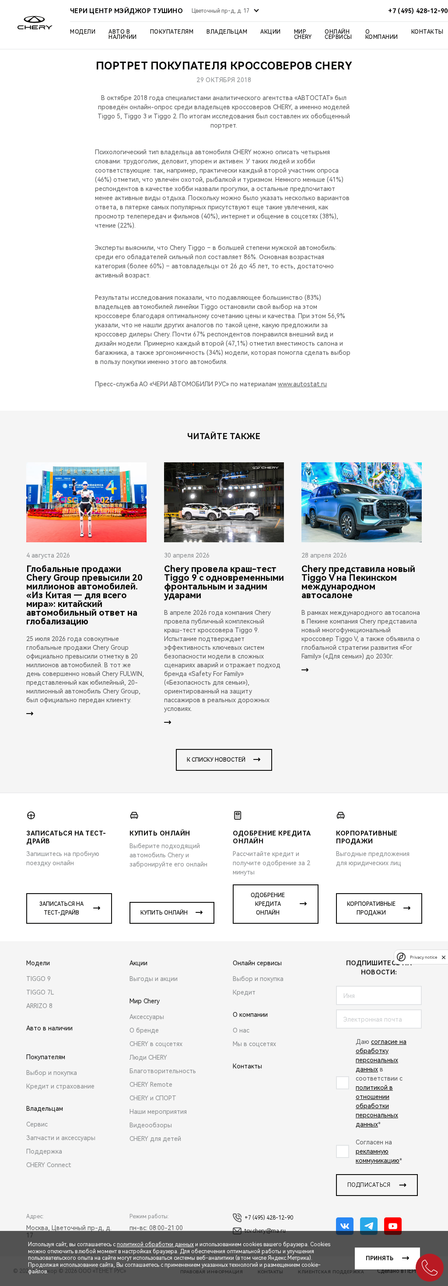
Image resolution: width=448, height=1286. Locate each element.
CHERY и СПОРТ (153, 1098)
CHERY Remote (151, 1084)
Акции (270, 32)
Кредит (244, 992)
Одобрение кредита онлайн (268, 904)
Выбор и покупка (51, 1072)
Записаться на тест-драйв (61, 908)
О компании (381, 34)
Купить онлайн (164, 913)
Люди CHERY (148, 1057)
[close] (443, 957)
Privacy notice (423, 957)
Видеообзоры (151, 1125)
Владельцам (226, 32)
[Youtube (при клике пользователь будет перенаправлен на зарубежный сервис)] (393, 1226)
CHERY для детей (155, 1138)
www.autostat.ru (302, 384)
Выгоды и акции (154, 978)
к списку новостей (216, 760)
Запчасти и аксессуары (60, 1137)
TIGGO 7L (40, 992)
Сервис (37, 1124)
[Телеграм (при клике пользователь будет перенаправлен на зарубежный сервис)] (369, 1226)
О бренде (144, 1030)
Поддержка (44, 1151)
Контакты (427, 32)
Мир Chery (303, 34)
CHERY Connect (48, 1164)
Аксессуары (147, 1016)
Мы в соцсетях (254, 1043)
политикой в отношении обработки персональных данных (377, 1106)
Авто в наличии (122, 34)
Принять (379, 1258)
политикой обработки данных (155, 1244)
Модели (82, 32)
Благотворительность (163, 1071)
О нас (241, 1030)
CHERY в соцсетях (156, 1043)
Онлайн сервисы (338, 34)
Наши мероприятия (158, 1111)
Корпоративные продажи (371, 908)
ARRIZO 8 (39, 1005)
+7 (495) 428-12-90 (269, 1218)
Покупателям (172, 32)
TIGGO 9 (38, 978)
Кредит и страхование (60, 1086)
